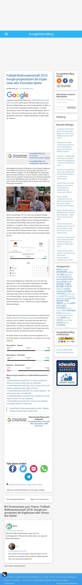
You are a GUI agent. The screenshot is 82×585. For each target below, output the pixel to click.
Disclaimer (70, 352)
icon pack (61, 305)
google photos (61, 298)
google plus (66, 303)
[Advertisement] (18, 15)
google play (70, 298)
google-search (32, 484)
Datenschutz (60, 352)
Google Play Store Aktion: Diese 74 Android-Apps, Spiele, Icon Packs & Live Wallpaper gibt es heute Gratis (65, 133)
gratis (72, 303)
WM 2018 (24, 215)
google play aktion (62, 301)
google (58, 282)
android (61, 271)
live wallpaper (69, 310)
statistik (59, 320)
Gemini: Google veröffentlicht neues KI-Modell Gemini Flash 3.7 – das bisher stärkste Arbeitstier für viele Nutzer (66, 201)
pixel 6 (63, 313)
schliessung (65, 315)
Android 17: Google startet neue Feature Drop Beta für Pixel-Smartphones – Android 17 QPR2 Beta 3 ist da (66, 241)
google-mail (66, 281)
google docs (68, 294)
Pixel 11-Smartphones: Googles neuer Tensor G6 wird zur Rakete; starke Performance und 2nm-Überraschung (66, 228)
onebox (39, 484)
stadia (68, 318)
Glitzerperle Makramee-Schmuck (26, 583)
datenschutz (68, 274)
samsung (59, 315)
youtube (60, 324)
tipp (70, 320)
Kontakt (68, 350)
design (59, 277)
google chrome (64, 292)
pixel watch (68, 313)
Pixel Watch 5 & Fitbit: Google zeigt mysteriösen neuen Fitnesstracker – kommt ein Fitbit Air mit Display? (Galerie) (65, 147)
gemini (59, 279)
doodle (65, 277)
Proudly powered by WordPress (67, 583)
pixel (58, 313)
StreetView (66, 320)
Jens (31, 88)
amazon (65, 269)
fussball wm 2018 (20, 484)
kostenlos (61, 307)
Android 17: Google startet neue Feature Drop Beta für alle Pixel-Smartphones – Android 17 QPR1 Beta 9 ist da (66, 160)
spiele (63, 317)
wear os (66, 322)
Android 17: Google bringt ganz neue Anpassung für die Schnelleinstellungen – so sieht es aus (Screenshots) (66, 174)
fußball (11, 484)
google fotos (63, 296)
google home (71, 296)
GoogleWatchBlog (41, 34)
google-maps (63, 283)
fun (70, 277)
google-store (60, 289)
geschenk (67, 279)
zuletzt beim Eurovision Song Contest (24, 318)
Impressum (60, 350)
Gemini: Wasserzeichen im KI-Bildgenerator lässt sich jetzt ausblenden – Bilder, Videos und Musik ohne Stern (66, 214)
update (59, 322)
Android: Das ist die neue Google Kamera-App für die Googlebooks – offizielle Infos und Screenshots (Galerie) (65, 187)
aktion (59, 269)
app (62, 274)
